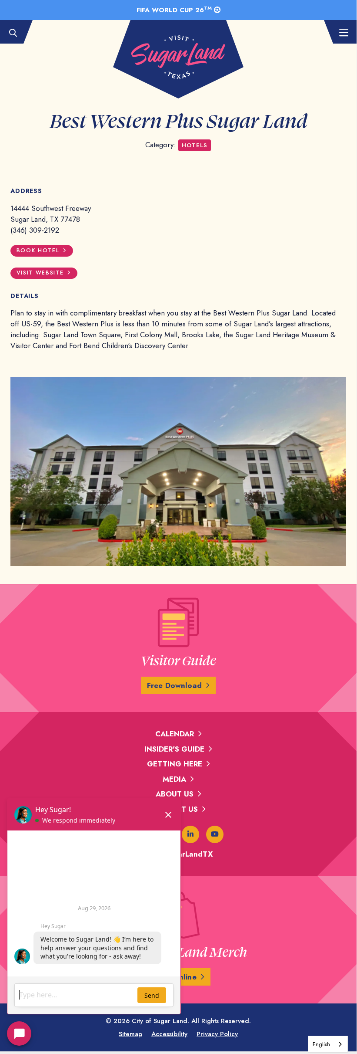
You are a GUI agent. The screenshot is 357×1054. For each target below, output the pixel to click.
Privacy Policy (217, 1034)
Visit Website (40, 273)
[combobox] (328, 1044)
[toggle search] (17, 33)
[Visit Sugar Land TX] (178, 57)
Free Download (174, 685)
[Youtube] (215, 834)
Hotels (194, 145)
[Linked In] (190, 834)
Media (174, 779)
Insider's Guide (174, 749)
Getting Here (174, 764)
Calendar (174, 734)
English (321, 1044)
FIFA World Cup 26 (174, 9)
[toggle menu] (339, 33)
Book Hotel (38, 250)
